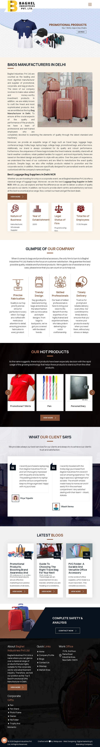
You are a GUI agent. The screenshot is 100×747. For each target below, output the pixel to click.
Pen (11, 705)
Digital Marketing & (84, 741)
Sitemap (43, 666)
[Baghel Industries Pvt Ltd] (21, 6)
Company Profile (46, 655)
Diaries (13, 716)
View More (15, 196)
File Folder (14, 719)
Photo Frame (15, 712)
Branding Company (84, 744)
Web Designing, (69, 741)
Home (41, 651)
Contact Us (44, 662)
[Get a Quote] (4, 740)
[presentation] (8, 392)
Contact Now (66, 630)
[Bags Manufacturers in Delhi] (65, 99)
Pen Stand (14, 708)
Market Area (44, 670)
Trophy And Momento (14, 725)
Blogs (41, 659)
